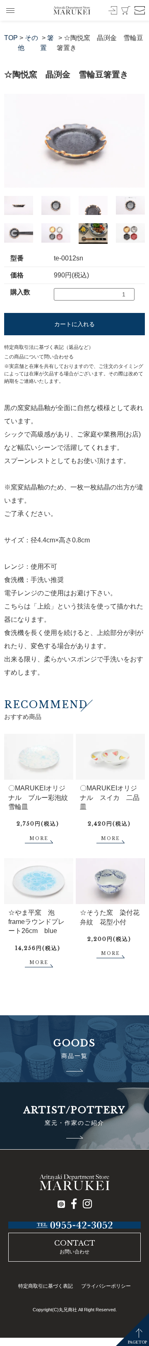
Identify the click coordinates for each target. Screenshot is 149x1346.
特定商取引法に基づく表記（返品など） (49, 347)
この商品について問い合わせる (39, 357)
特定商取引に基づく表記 (45, 1286)
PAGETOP (137, 1342)
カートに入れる (74, 324)
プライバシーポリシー (106, 1286)
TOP (11, 37)
